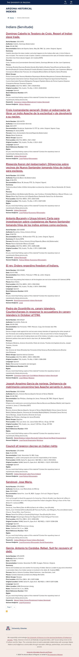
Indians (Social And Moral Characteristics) (52, 438)
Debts (22, 600)
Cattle (24, 376)
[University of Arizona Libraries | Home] (16, 628)
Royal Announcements (21, 300)
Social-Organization (29, 440)
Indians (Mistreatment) (29, 102)
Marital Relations (19, 438)
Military (21, 104)
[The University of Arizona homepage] (19, 2)
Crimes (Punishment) (31, 600)
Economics (32, 213)
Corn (28, 376)
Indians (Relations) (20, 540)
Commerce (17, 102)
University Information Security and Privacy (39, 652)
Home (12, 18)
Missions (27, 104)
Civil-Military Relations (37, 376)
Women (16, 600)
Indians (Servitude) (43, 102)
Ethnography (33, 159)
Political (26, 159)
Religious (40, 440)
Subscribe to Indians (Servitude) (7, 611)
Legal (21, 159)
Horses (29, 540)
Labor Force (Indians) (34, 474)
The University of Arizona (54, 654)
